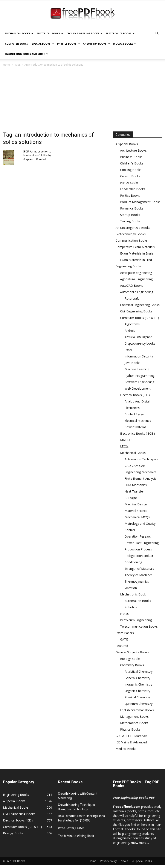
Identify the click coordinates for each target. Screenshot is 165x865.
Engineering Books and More (25, 54)
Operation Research (138, 536)
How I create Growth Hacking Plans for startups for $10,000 (81, 818)
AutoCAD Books (131, 285)
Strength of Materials (139, 569)
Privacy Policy (108, 861)
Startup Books (130, 215)
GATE (124, 639)
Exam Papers (125, 633)
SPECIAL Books (41, 43)
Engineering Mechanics (140, 472)
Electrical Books (48, 33)
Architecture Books (133, 150)
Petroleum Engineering (136, 620)
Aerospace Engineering (136, 273)
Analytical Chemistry (139, 671)
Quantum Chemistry (139, 704)
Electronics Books (118, 33)
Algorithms (132, 324)
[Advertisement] (82, 99)
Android (130, 331)
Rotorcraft (132, 298)
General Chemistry (137, 678)
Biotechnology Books (131, 234)
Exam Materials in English (137, 253)
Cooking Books (130, 170)
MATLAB (126, 440)
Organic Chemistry (137, 691)
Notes (124, 614)
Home (7, 64)
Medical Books (126, 749)
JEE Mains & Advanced (131, 742)
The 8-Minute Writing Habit (76, 836)
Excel (128, 350)
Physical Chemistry (138, 697)
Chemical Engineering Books (140, 305)
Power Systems (135, 427)
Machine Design (136, 504)
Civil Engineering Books (83, 33)
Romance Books (131, 208)
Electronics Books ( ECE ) (137, 433)
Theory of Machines (139, 575)
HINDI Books (129, 183)
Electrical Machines (138, 421)
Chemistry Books (95, 43)
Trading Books (130, 221)
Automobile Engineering (136, 292)
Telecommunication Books (139, 626)
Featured (122, 646)
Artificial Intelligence (138, 337)
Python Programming (139, 376)
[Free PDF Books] (82, 14)
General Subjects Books (132, 652)
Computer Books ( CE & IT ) (139, 318)
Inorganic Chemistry (138, 684)
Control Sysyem (136, 414)
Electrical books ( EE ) (135, 395)
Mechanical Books (17, 33)
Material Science (136, 511)
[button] (157, 34)
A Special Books (127, 144)
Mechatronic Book (133, 594)
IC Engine (131, 498)
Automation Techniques (141, 459)
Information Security (139, 356)
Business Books (131, 157)
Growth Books (130, 176)
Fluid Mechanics (136, 485)
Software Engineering (139, 382)
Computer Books (16, 43)
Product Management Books (140, 202)
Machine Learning (137, 369)
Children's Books (131, 163)
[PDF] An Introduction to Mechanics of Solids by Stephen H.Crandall (37, 155)
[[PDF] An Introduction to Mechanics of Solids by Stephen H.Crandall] (11, 157)
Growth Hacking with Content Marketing (77, 796)
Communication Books (132, 240)
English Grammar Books (137, 710)
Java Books (132, 363)
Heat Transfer (134, 491)
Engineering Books (129, 266)
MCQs (124, 446)
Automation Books (138, 601)
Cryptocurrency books (140, 343)
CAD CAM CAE (135, 466)
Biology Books (123, 43)
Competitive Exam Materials (135, 247)
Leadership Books (132, 189)
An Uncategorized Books (133, 228)
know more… (140, 843)
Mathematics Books (134, 723)
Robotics (131, 607)
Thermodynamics (137, 581)
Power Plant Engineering (142, 543)
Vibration (131, 588)
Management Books (134, 716)
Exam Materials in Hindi (136, 260)
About (124, 861)
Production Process (138, 549)
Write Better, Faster (71, 828)
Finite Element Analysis (140, 478)
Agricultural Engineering (136, 279)
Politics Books (130, 195)
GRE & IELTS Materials (131, 736)
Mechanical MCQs (137, 517)
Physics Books (66, 43)
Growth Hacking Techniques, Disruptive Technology (77, 807)
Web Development (138, 388)
